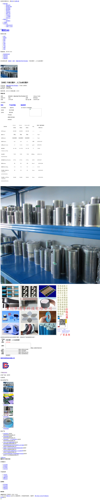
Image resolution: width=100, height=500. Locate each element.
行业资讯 (8, 15)
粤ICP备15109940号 (39, 495)
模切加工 (8, 10)
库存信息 (5, 57)
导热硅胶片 (6, 404)
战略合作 (5, 477)
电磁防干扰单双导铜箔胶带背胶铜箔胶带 (13, 448)
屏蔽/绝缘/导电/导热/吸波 (22, 61)
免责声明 (5, 488)
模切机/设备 (9, 6)
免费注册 (17, 1)
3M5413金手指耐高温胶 (9, 442)
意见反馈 (5, 485)
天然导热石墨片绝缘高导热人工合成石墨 (13, 450)
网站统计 (46, 495)
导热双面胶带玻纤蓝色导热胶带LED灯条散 (13, 445)
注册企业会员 (9, 25)
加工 (4, 42)
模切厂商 (8, 13)
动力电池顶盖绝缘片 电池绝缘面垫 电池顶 (13, 453)
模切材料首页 (6, 54)
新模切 (9, 61)
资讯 (4, 44)
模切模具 (8, 8)
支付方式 (5, 468)
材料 (4, 40)
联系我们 (8, 20)
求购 (4, 43)
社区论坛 (8, 18)
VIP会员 (5, 474)
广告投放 (5, 476)
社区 (4, 49)
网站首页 (8, 5)
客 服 (2, 497)
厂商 (4, 46)
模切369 (8, 495)
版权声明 (5, 487)
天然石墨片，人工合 (8, 393)
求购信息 (8, 12)
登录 (12, 1)
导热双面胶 (6, 428)
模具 (4, 39)
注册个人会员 (9, 26)
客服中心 (5, 19)
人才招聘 (8, 16)
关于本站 (5, 464)
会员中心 (5, 23)
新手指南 (5, 484)
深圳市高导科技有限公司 (8, 358)
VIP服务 (5, 22)
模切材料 (8, 9)
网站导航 (5, 3)
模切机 (5, 37)
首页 (4, 36)
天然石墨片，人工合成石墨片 (10, 439)
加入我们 (5, 467)
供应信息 (5, 55)
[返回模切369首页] (5, 30)
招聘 (4, 47)
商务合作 (5, 478)
